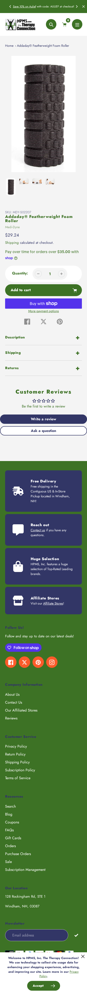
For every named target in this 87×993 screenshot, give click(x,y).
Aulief (32, 6)
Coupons (12, 822)
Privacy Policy (16, 746)
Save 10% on (21, 6)
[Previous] (10, 6)
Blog (8, 814)
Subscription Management (25, 869)
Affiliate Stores (53, 603)
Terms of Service (17, 778)
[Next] (76, 6)
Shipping (12, 242)
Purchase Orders (18, 853)
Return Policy (15, 754)
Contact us (38, 530)
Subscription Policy (20, 770)
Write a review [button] (43, 419)
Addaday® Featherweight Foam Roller (43, 45)
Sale (8, 861)
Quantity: (20, 273)
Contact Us (13, 702)
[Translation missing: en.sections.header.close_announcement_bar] (83, 6)
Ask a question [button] (43, 430)
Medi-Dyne (12, 227)
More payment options (43, 311)
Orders (10, 846)
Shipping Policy (17, 762)
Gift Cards (13, 838)
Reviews (11, 718)
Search (10, 806)
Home (9, 45)
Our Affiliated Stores (21, 710)
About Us (12, 694)
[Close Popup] (83, 956)
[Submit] (76, 935)
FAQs (9, 830)
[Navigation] (77, 24)
